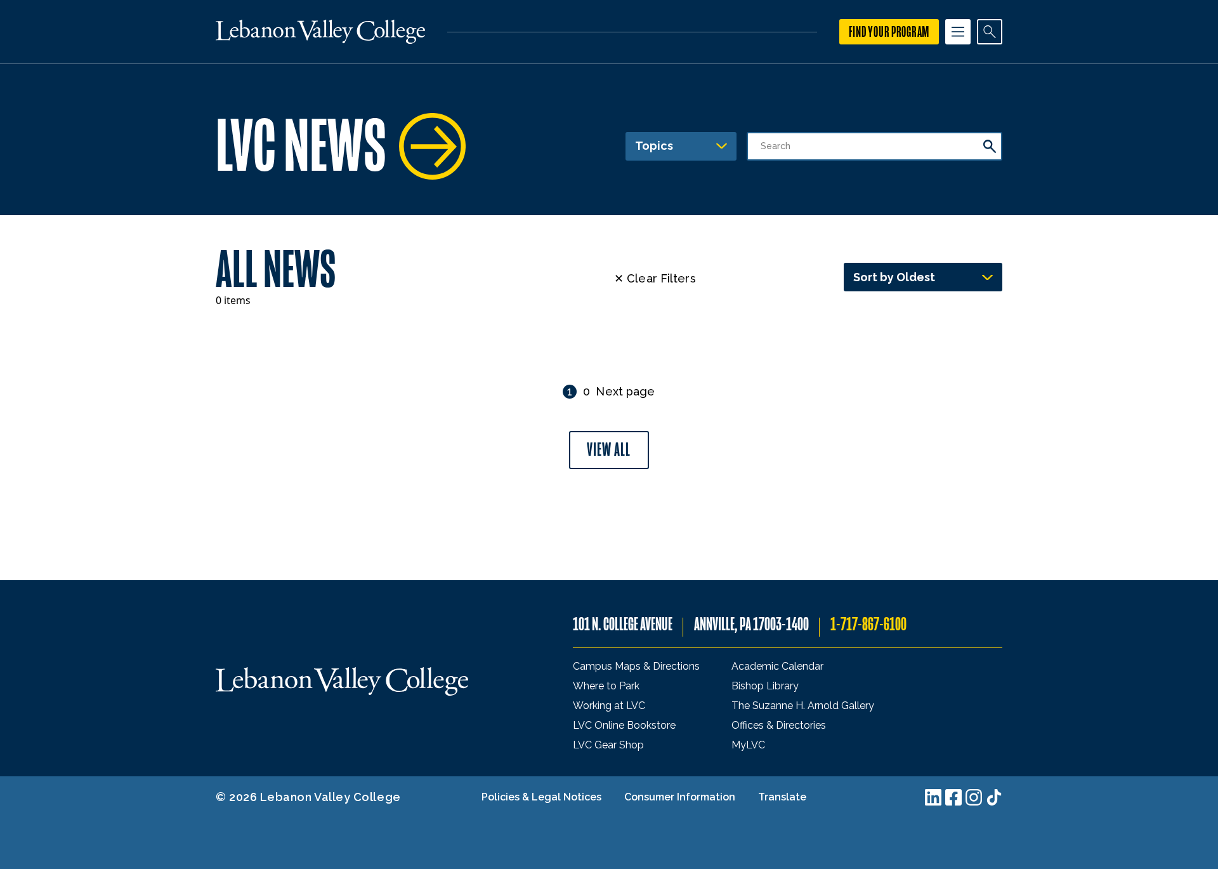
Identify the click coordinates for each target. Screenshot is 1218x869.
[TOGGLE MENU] (958, 31)
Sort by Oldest (894, 277)
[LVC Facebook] (953, 797)
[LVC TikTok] (994, 797)
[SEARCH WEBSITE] (989, 31)
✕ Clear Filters (655, 278)
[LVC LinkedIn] (933, 797)
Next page (625, 391)
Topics (654, 145)
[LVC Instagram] (974, 797)
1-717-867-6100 (868, 624)
